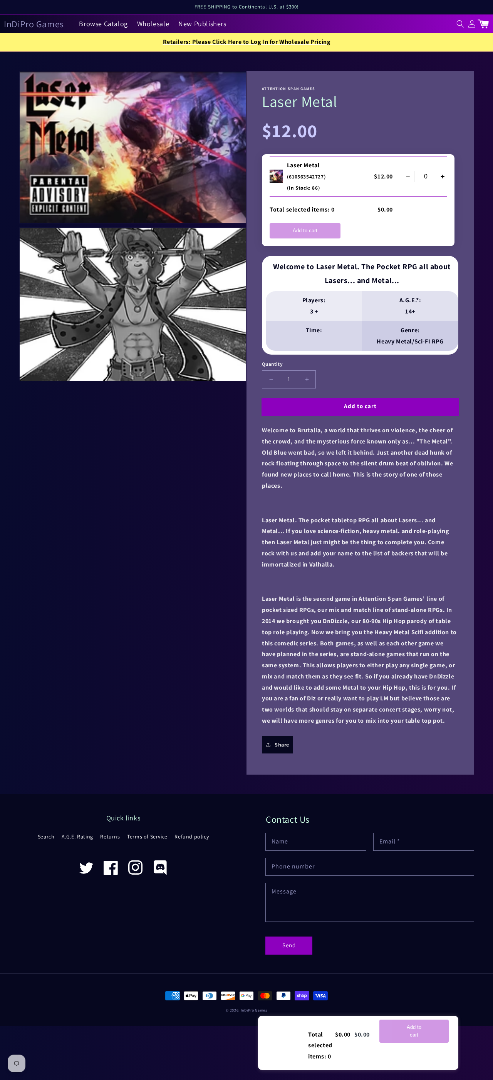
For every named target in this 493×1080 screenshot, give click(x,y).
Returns (110, 836)
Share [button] (282, 744)
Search (46, 836)
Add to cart (305, 230)
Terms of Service (147, 836)
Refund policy (191, 836)
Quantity (272, 364)
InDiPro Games (254, 1010)
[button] (460, 24)
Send (289, 945)
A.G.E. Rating (77, 836)
